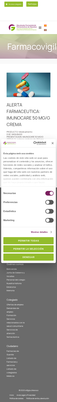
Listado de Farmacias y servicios (12, 362)
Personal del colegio (16, 279)
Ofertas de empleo (15, 304)
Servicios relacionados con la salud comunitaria (16, 322)
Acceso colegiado (15, 4)
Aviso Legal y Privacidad (26, 395)
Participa (32, 4)
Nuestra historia (14, 283)
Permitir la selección (28, 249)
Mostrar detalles (39, 232)
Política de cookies (16, 398)
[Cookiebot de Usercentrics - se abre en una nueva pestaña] (34, 143)
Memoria (10, 290)
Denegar (29, 257)
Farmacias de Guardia (13, 353)
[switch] (49, 202)
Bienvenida (12, 269)
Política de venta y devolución (37, 398)
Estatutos (11, 287)
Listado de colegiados (12, 371)
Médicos (10, 376)
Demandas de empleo (13, 310)
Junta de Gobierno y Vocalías (16, 274)
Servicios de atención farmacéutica (13, 333)
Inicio (12, 395)
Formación (11, 315)
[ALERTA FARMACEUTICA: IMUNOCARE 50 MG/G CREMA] (28, 85)
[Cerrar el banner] (53, 143)
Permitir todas (28, 240)
